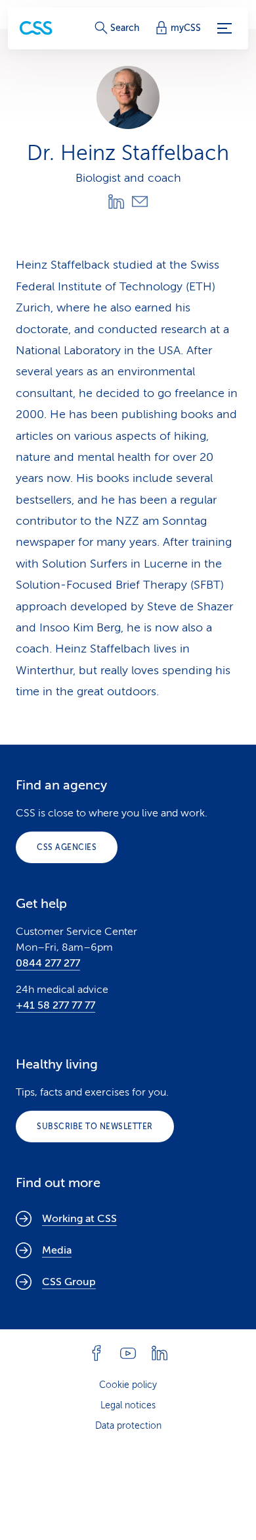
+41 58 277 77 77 (55, 1005)
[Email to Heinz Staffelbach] (140, 201)
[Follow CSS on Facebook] (96, 1353)
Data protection (128, 1426)
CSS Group (69, 1282)
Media (57, 1250)
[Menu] (224, 28)
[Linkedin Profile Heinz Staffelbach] (116, 201)
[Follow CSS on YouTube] (128, 1353)
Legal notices (128, 1405)
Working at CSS (79, 1219)
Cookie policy (128, 1385)
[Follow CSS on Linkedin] (159, 1353)
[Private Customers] (36, 28)
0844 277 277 (48, 963)
